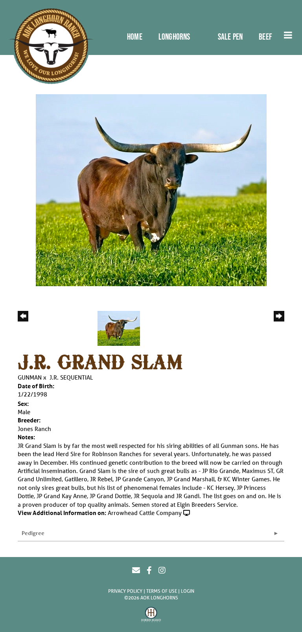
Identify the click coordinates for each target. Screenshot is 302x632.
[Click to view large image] (151, 189)
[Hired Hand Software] (151, 615)
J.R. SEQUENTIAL (71, 377)
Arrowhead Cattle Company (145, 513)
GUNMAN (30, 377)
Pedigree (33, 533)
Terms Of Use (161, 591)
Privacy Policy (125, 591)
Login (187, 591)
